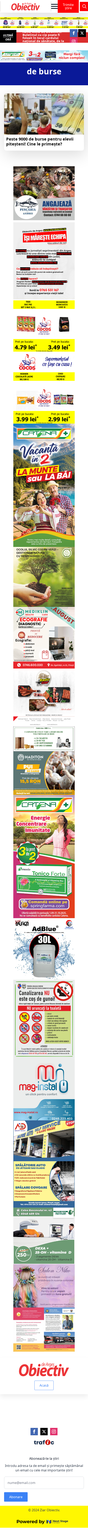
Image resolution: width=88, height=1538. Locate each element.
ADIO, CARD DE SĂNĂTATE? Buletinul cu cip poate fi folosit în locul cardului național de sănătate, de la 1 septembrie (43, 38)
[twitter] (82, 33)
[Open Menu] (54, 6)
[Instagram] (54, 1431)
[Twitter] (44, 1431)
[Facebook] (34, 1431)
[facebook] (74, 33)
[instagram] (74, 41)
